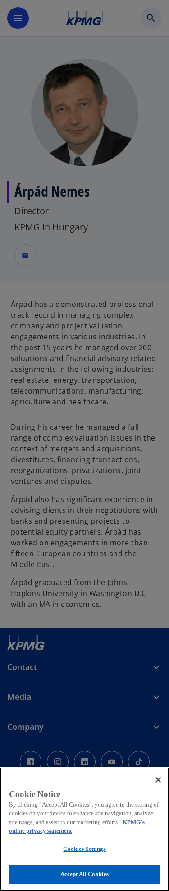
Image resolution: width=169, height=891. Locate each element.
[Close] (158, 780)
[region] (84, 829)
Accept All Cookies (84, 874)
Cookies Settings (84, 848)
